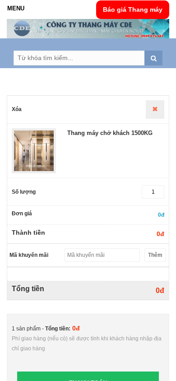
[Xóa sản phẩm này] (155, 109)
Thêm (155, 255)
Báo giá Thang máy (132, 9)
